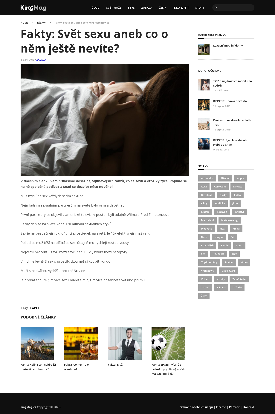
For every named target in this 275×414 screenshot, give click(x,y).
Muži (222, 228)
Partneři (234, 407)
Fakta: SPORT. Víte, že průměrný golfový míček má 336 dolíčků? (168, 369)
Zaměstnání (239, 279)
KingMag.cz (28, 407)
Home (24, 22)
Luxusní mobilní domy (228, 45)
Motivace (206, 228)
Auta (204, 186)
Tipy (234, 254)
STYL (131, 7)
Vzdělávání (228, 270)
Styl (203, 254)
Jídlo (235, 203)
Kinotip (205, 211)
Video (244, 262)
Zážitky (237, 287)
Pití (233, 237)
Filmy (204, 203)
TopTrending (209, 262)
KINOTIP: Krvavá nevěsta (230, 101)
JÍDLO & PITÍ (181, 7)
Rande (225, 245)
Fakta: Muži (115, 364)
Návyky (219, 237)
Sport (239, 245)
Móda (236, 228)
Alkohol (225, 178)
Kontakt (248, 407)
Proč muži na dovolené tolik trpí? (232, 122)
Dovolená (206, 195)
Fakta (34, 308)
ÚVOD (95, 7)
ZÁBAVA (146, 7)
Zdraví (205, 287)
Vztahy (221, 279)
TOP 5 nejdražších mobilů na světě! (232, 83)
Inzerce (221, 407)
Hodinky (220, 203)
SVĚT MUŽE (113, 7)
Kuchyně (222, 211)
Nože (204, 237)
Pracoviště (207, 245)
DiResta (237, 186)
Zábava (221, 287)
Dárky (223, 195)
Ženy (204, 296)
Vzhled (205, 279)
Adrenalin (207, 178)
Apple (240, 178)
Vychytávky (207, 270)
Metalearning (229, 220)
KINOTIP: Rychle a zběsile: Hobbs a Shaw (230, 142)
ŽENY (162, 7)
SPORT (199, 7)
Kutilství (239, 211)
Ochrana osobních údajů (196, 407)
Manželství (207, 220)
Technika (218, 254)
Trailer (229, 262)
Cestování (220, 186)
